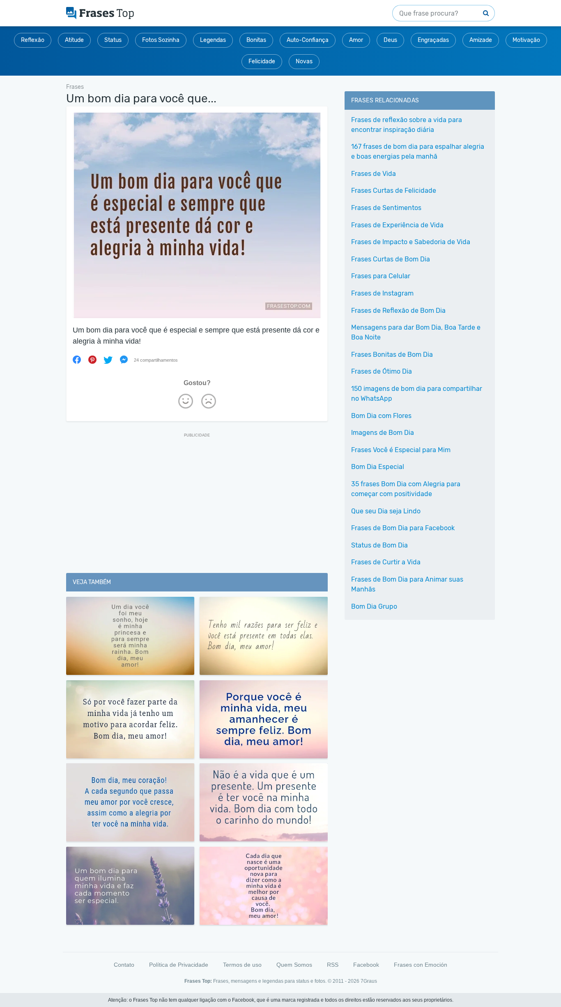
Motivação (526, 40)
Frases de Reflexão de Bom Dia (398, 310)
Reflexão (32, 40)
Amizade (480, 40)
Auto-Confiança (308, 40)
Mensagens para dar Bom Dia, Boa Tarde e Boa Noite (416, 332)
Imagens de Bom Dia (382, 433)
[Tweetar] (108, 359)
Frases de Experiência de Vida (397, 225)
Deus (390, 40)
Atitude (74, 40)
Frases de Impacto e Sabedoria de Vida (410, 242)
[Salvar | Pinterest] (92, 359)
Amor (356, 40)
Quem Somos (294, 964)
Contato (124, 964)
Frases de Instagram (382, 293)
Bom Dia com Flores (381, 416)
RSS (332, 964)
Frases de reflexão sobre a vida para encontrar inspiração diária (406, 125)
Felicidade (261, 61)
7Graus (369, 981)
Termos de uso (242, 964)
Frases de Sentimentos (386, 208)
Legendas (213, 40)
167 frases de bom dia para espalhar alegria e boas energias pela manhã (417, 151)
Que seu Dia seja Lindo (386, 511)
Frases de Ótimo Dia (381, 371)
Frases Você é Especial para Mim (401, 450)
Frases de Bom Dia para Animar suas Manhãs (407, 584)
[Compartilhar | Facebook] (77, 359)
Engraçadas (433, 40)
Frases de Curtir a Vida (386, 562)
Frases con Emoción (420, 964)
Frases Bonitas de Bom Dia (392, 354)
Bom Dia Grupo (374, 606)
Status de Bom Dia (379, 545)
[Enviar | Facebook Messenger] (123, 359)
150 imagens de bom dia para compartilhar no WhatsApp (416, 393)
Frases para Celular (380, 276)
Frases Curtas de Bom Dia (390, 259)
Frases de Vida (373, 174)
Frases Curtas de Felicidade (393, 190)
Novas (304, 61)
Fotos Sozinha (160, 40)
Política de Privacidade (178, 964)
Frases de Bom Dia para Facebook (403, 528)
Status (113, 40)
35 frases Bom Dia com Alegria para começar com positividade (405, 489)
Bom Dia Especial (377, 467)
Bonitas (256, 40)
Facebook (366, 964)
